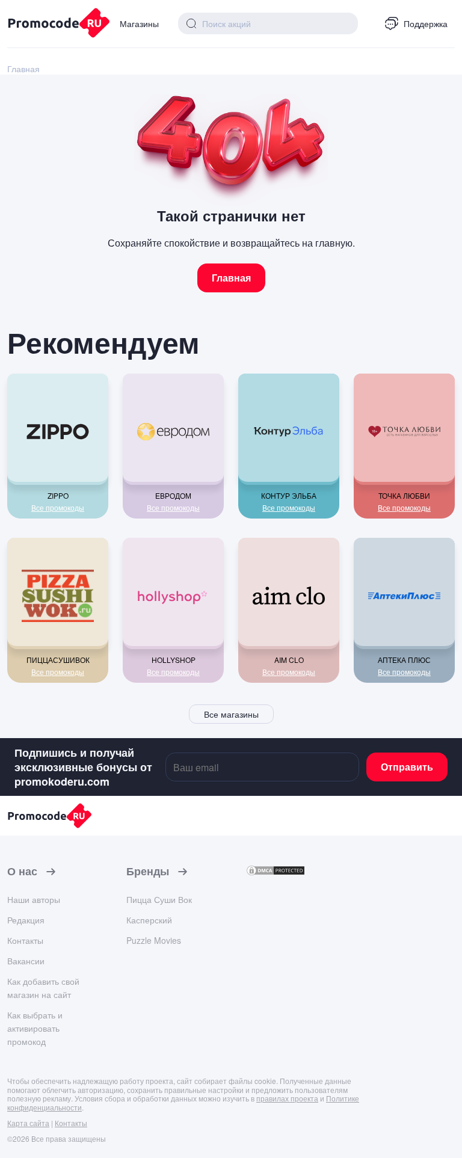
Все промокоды (57, 508)
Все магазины (231, 714)
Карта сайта (28, 1123)
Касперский (149, 920)
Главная (231, 278)
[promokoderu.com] (53, 24)
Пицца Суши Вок (159, 899)
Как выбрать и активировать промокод (35, 1028)
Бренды (147, 871)
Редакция (26, 920)
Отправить (407, 767)
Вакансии (26, 961)
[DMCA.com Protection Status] (275, 872)
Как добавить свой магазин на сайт (43, 987)
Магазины (139, 23)
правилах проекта (287, 1098)
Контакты (25, 940)
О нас (22, 871)
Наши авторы (33, 899)
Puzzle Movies (153, 940)
